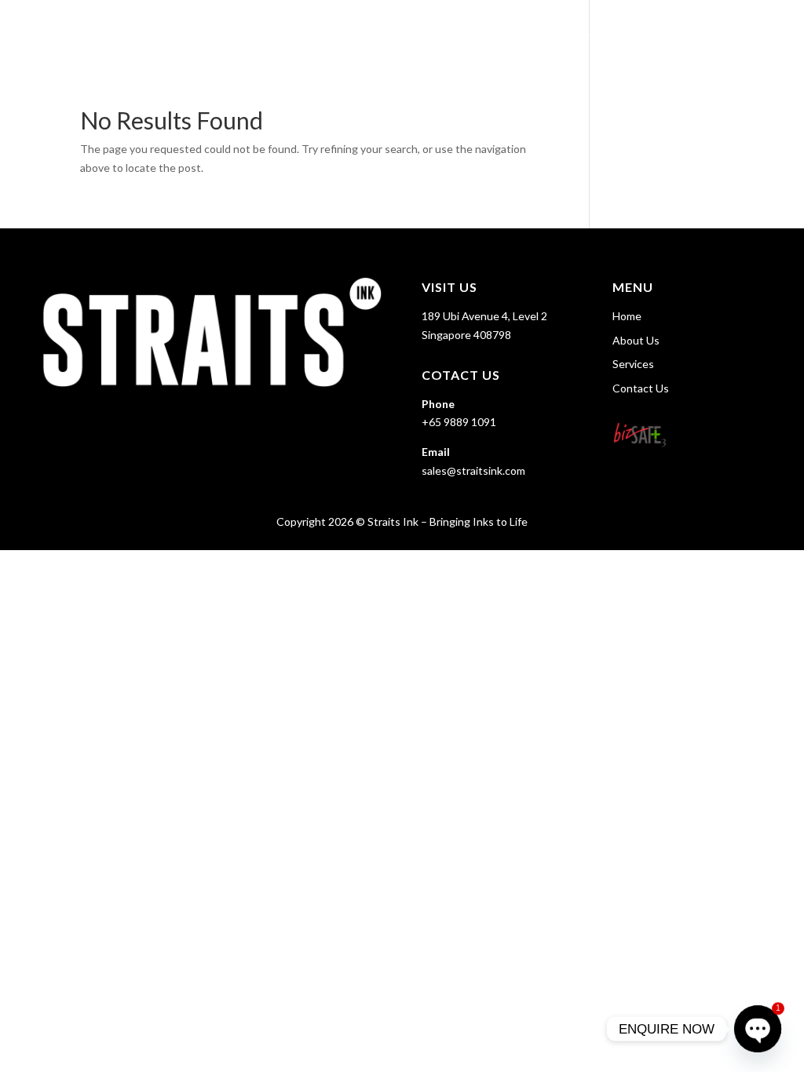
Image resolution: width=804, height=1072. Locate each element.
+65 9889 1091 (459, 421)
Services (645, 32)
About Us (571, 32)
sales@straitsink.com (473, 470)
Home (507, 32)
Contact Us (743, 32)
